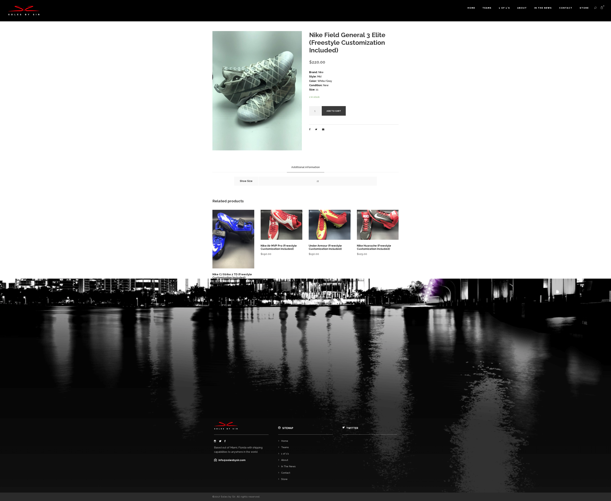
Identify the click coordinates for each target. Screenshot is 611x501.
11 (317, 181)
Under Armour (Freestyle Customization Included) (325, 247)
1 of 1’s (504, 8)
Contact (565, 8)
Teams (487, 8)
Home (471, 8)
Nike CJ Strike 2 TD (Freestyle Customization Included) (232, 276)
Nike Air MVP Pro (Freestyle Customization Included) (279, 247)
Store (584, 8)
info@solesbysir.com (232, 460)
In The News (543, 8)
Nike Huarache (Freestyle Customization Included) (374, 247)
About (522, 8)
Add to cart (334, 111)
